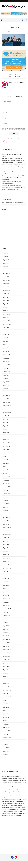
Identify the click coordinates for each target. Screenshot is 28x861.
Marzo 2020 (6, 514)
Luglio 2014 (5, 744)
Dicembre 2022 (6, 402)
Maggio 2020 (6, 507)
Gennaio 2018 (6, 602)
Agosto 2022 (6, 415)
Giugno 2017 (6, 625)
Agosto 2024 (6, 334)
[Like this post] (11, 76)
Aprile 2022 (5, 429)
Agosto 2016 (6, 659)
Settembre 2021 (7, 453)
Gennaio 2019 (6, 561)
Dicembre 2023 (6, 361)
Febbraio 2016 (6, 680)
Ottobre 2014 (6, 734)
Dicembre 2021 (6, 443)
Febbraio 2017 (6, 639)
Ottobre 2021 (6, 449)
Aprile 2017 (5, 632)
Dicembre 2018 (6, 564)
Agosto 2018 (6, 578)
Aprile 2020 (5, 510)
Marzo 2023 (6, 392)
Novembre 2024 (7, 324)
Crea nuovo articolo (6, 199)
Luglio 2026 (5, 256)
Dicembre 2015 (6, 686)
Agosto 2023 (6, 375)
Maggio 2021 (6, 466)
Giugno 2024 (6, 341)
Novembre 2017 (7, 609)
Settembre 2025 (7, 290)
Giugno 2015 (6, 707)
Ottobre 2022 (6, 409)
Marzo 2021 (6, 473)
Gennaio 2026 (6, 276)
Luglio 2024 (5, 337)
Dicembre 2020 (6, 483)
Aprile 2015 (5, 714)
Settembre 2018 (7, 575)
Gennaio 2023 (6, 398)
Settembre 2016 (7, 656)
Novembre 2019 (7, 527)
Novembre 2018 (7, 568)
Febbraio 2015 (6, 720)
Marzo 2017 (6, 636)
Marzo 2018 (6, 595)
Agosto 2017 (6, 619)
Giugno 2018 (6, 585)
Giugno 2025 (6, 300)
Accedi (3, 206)
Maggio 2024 (6, 344)
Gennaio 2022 (6, 439)
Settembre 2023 (7, 371)
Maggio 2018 (6, 588)
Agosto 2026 (6, 253)
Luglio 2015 (5, 703)
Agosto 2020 (6, 497)
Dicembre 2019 (6, 524)
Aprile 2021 (5, 470)
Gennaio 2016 (6, 683)
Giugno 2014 (6, 747)
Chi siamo (4, 196)
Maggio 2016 (6, 669)
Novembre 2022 (7, 405)
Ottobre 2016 (6, 653)
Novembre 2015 (7, 690)
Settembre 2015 (7, 697)
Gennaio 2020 (6, 520)
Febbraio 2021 (6, 476)
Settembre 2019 (7, 534)
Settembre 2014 (7, 737)
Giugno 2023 (6, 382)
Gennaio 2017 (6, 642)
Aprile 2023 (5, 388)
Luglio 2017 (5, 622)
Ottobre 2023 (6, 368)
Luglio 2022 (5, 419)
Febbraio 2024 (6, 354)
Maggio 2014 (6, 751)
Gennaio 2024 (6, 358)
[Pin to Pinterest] (17, 76)
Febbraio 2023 (6, 395)
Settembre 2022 (7, 412)
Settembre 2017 (7, 615)
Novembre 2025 (7, 283)
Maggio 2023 (6, 385)
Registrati (4, 209)
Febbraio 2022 (6, 436)
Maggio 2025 (6, 304)
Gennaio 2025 (6, 317)
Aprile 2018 (5, 592)
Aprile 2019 (5, 551)
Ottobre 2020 (6, 490)
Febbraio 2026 (6, 273)
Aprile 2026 (5, 266)
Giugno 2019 (6, 544)
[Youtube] (24, 20)
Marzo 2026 (6, 270)
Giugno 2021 (6, 463)
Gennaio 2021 (6, 480)
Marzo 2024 (6, 351)
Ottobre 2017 (6, 612)
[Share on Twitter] (15, 76)
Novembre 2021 (7, 446)
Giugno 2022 (6, 422)
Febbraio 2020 (6, 517)
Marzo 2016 (6, 676)
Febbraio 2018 (6, 598)
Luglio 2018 (5, 581)
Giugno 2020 (6, 503)
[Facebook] (22, 20)
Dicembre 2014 (6, 727)
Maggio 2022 (6, 426)
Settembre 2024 (7, 331)
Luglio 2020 (5, 500)
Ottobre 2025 (6, 287)
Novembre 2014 (7, 731)
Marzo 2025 (6, 310)
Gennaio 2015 (6, 724)
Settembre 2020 (7, 493)
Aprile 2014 (5, 754)
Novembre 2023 (7, 365)
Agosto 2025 (6, 293)
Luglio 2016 (5, 663)
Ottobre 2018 (6, 571)
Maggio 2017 (6, 629)
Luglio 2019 (5, 541)
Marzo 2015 (6, 717)
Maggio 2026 (6, 263)
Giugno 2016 (6, 666)
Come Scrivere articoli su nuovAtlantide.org (12, 202)
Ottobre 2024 (6, 327)
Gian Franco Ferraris (10, 29)
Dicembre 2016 (6, 646)
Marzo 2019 (6, 554)
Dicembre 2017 (6, 605)
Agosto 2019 (6, 537)
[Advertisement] (14, 229)
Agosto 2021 (6, 456)
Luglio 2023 (5, 378)
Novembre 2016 (7, 649)
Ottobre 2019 (6, 531)
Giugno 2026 (6, 260)
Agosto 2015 (6, 700)
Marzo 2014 (6, 758)
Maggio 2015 (6, 710)
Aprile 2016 (5, 673)
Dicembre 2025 (6, 280)
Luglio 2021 (5, 459)
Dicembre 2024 (6, 320)
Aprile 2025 (5, 307)
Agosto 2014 (6, 741)
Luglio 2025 (5, 297)
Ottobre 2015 (6, 693)
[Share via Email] (19, 76)
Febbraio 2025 (6, 314)
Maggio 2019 (6, 548)
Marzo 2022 (6, 432)
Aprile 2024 (5, 348)
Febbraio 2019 (6, 558)
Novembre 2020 (7, 487)
